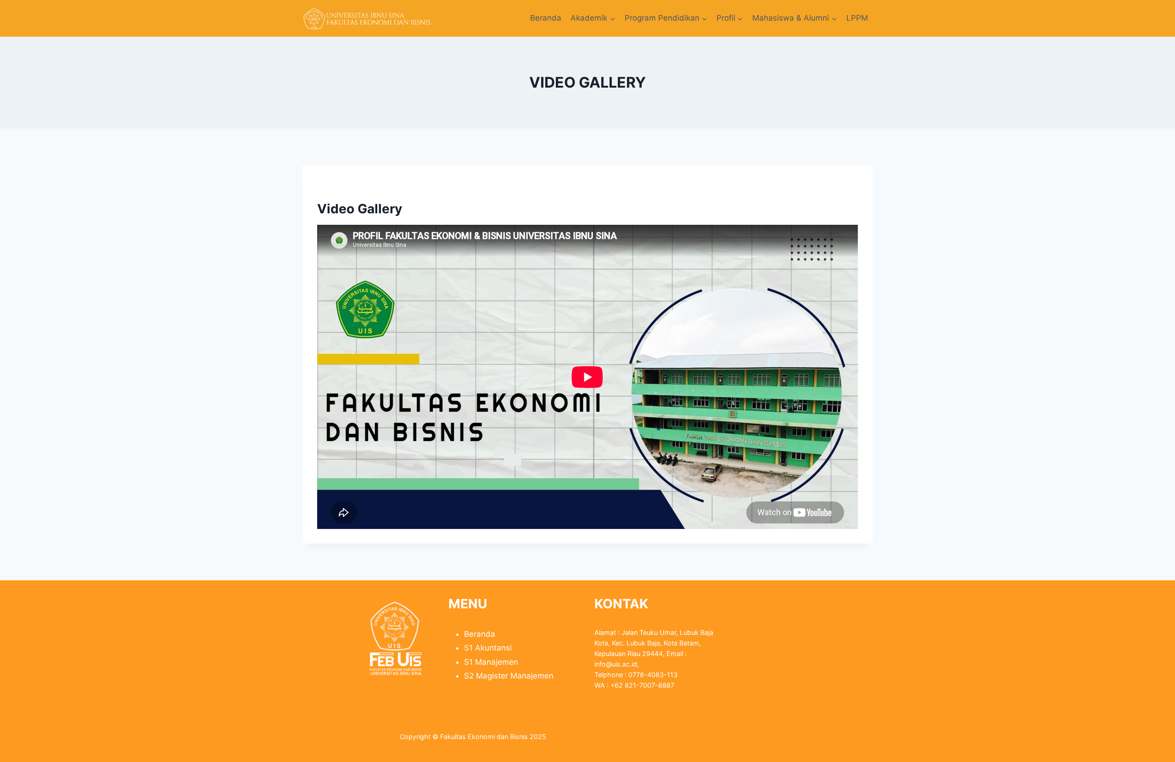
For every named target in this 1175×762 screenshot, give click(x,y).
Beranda (545, 17)
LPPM (857, 17)
